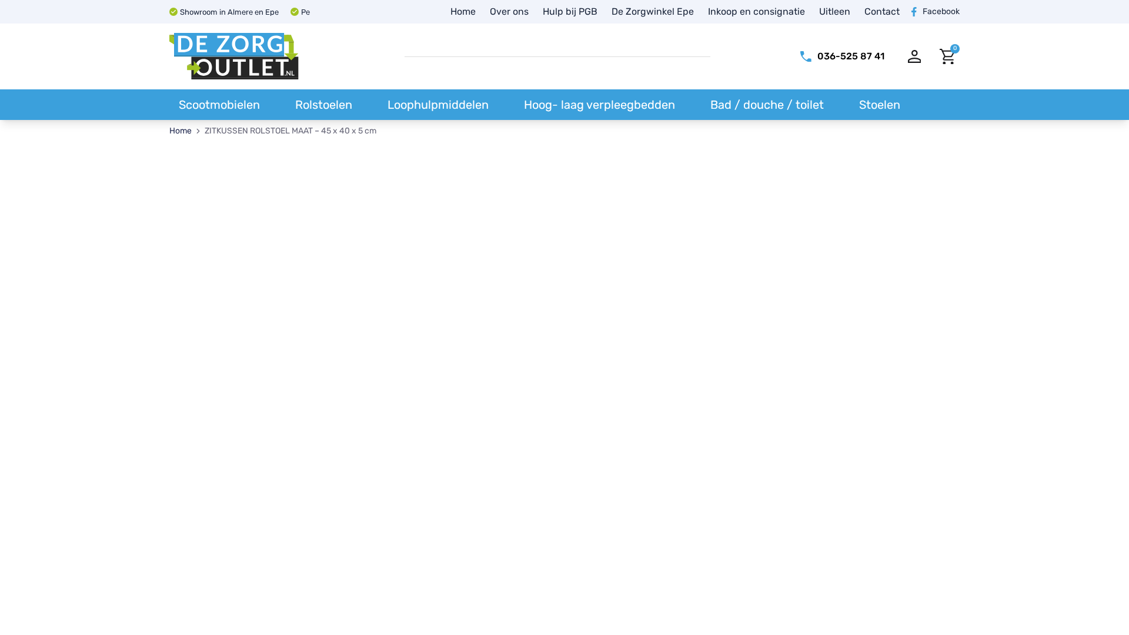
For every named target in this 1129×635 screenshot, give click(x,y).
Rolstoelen (323, 105)
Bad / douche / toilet (767, 105)
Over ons (509, 11)
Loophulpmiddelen (438, 105)
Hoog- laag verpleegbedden (599, 105)
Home (463, 11)
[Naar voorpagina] (234, 56)
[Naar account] (914, 56)
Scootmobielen (219, 105)
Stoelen (879, 105)
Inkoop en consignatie (756, 11)
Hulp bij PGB (570, 11)
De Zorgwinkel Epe (653, 11)
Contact (882, 11)
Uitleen (834, 11)
